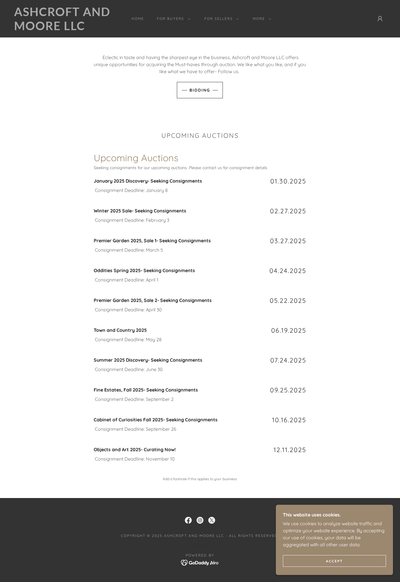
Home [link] (137, 18)
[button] (172, 18)
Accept (334, 561)
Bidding (199, 90)
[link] (65, 28)
